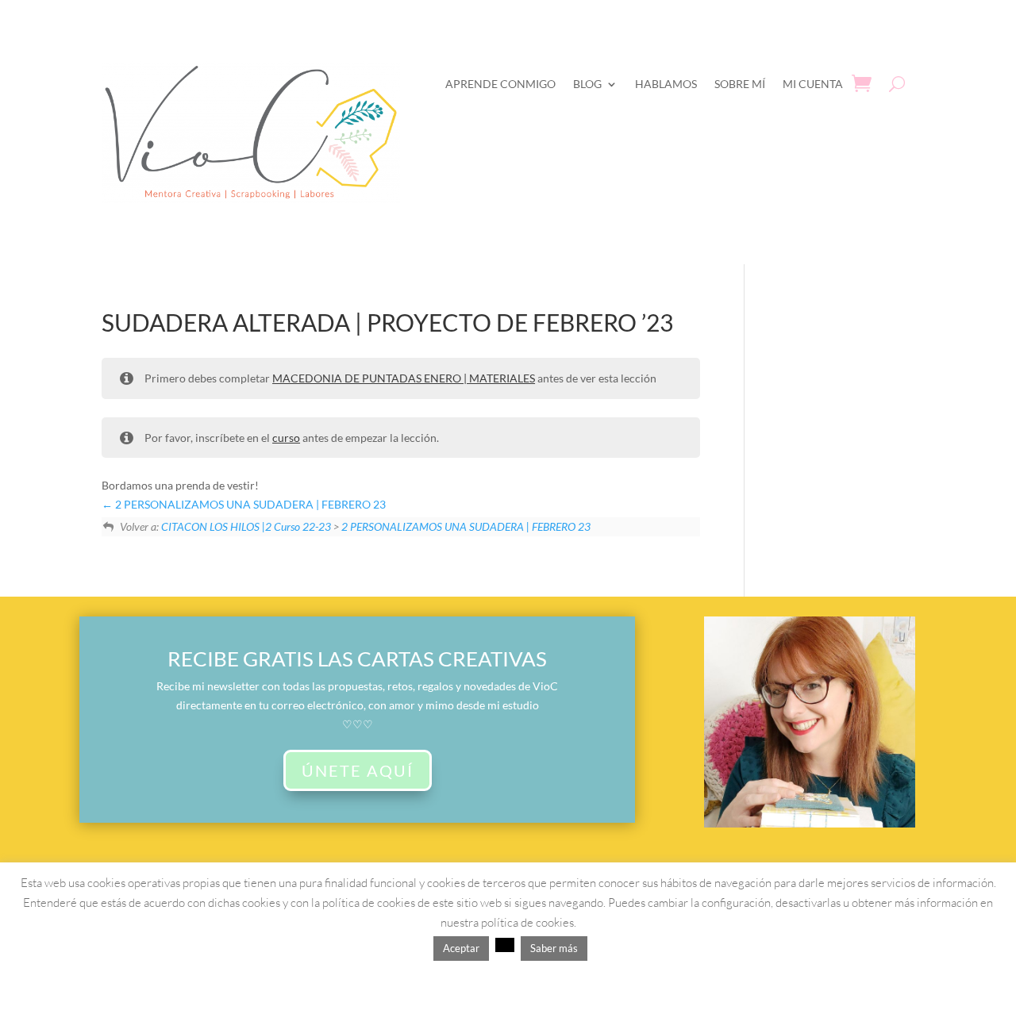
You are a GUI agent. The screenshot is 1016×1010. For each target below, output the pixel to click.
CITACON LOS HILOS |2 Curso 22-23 (246, 526)
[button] (504, 945)
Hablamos (666, 83)
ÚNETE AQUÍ (358, 770)
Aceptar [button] (461, 948)
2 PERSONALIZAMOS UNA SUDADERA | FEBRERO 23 (249, 504)
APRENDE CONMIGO (500, 83)
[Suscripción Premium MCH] (809, 823)
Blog (587, 83)
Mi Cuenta (813, 83)
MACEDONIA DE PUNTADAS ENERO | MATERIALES (403, 378)
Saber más (554, 948)
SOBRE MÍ (739, 83)
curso (286, 437)
